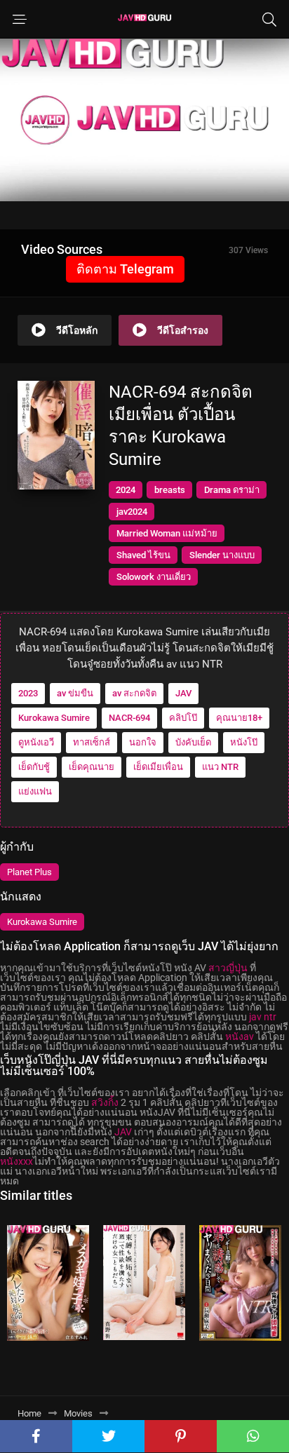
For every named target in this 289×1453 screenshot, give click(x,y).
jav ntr (262, 1016)
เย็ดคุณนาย (91, 767)
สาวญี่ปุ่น (228, 967)
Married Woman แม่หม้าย (166, 533)
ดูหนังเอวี (36, 742)
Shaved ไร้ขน (143, 555)
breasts (169, 490)
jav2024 (131, 511)
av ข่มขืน (75, 693)
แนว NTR (220, 767)
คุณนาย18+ (239, 717)
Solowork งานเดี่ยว (153, 577)
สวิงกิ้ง (105, 1102)
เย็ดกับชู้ (34, 767)
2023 (28, 693)
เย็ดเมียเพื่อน (158, 767)
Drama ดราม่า (232, 490)
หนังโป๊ (243, 742)
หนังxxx (16, 1161)
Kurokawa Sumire (54, 717)
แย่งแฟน (35, 791)
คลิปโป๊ (183, 717)
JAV (183, 693)
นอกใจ (142, 742)
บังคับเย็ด (193, 742)
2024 (125, 490)
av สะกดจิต (134, 693)
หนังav (239, 1036)
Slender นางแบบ (222, 555)
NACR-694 (129, 717)
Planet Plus (29, 872)
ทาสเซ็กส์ (91, 742)
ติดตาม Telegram (125, 269)
